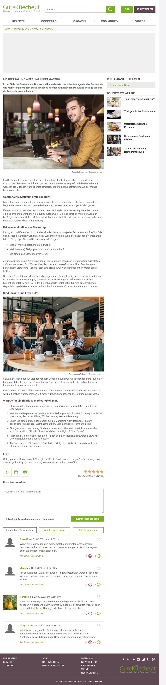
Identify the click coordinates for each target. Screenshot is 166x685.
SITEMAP (8, 665)
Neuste (54, 530)
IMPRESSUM (10, 658)
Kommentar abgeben (87, 518)
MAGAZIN (79, 21)
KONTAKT (8, 662)
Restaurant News (121, 85)
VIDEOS (140, 21)
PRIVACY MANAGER (53, 665)
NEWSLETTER (89, 662)
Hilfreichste (20, 530)
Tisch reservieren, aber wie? (139, 99)
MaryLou (24, 625)
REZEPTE (18, 21)
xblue (23, 568)
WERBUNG (87, 658)
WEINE (85, 669)
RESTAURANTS (89, 672)
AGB (44, 658)
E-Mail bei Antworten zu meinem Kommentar (29, 519)
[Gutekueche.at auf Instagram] (138, 659)
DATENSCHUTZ (50, 662)
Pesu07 (24, 539)
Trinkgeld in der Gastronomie (139, 111)
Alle (88, 530)
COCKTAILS (49, 21)
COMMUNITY (110, 21)
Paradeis (25, 596)
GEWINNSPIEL (89, 665)
